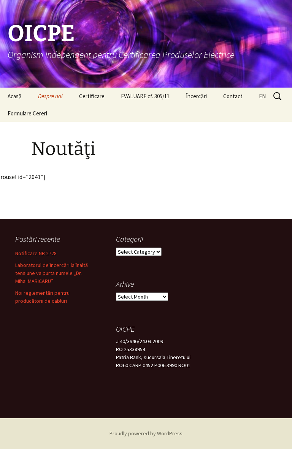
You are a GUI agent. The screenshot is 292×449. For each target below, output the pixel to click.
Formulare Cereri (27, 113)
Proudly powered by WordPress (146, 433)
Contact (233, 96)
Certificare (92, 96)
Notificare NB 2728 (36, 253)
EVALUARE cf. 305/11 (145, 96)
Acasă (15, 96)
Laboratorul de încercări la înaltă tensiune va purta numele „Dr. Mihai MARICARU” (51, 273)
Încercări (196, 96)
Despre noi (50, 96)
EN (262, 96)
